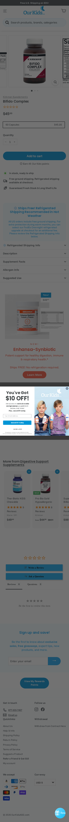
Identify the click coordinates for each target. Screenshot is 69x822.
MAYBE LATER (17, 429)
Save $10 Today (17, 422)
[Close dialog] (67, 388)
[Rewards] (60, 813)
